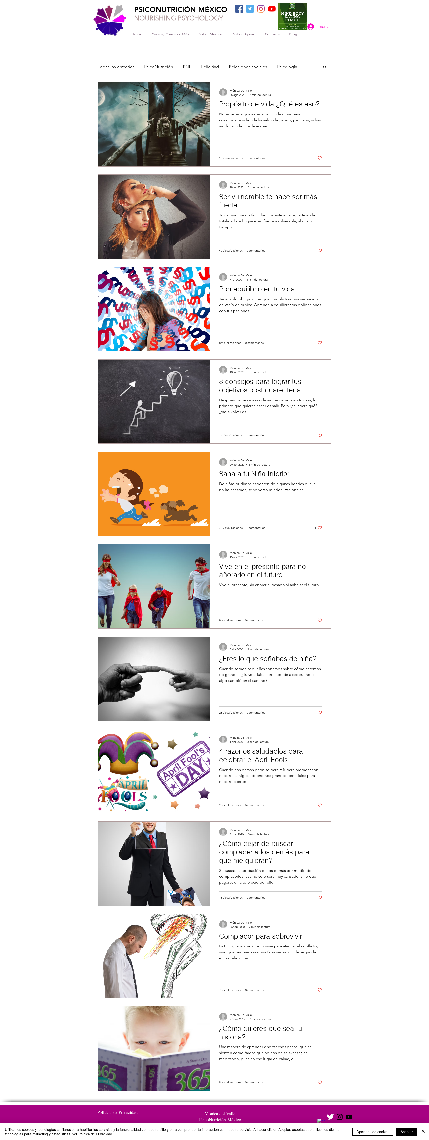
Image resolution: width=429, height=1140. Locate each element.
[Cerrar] (423, 1131)
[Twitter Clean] (330, 1117)
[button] (324, 67)
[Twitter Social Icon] (250, 9)
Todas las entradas (116, 66)
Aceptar (407, 1131)
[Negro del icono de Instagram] (340, 1117)
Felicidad (210, 66)
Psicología (287, 66)
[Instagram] (261, 9)
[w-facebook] (321, 1123)
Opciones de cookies (373, 1131)
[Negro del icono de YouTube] (349, 1117)
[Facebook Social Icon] (239, 9)
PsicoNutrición (158, 66)
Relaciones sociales (248, 66)
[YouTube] (272, 9)
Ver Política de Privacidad (92, 1133)
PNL (187, 66)
